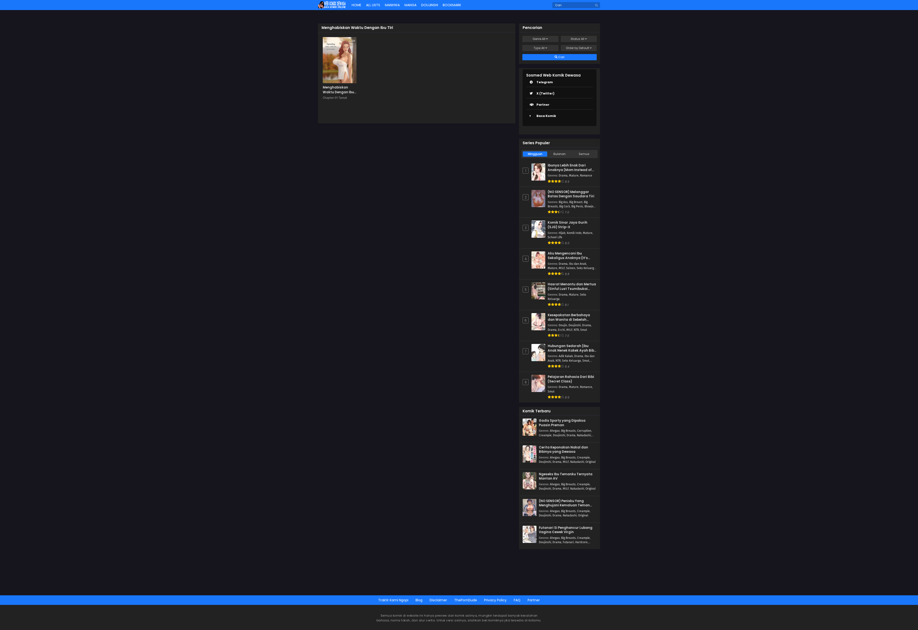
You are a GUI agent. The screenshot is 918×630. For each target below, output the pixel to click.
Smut (583, 330)
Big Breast (575, 202)
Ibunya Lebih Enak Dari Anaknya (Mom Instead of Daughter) (570, 167)
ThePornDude (465, 600)
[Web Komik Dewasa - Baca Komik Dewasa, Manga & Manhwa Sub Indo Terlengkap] (332, 7)
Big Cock (564, 206)
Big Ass (563, 202)
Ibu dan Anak (577, 263)
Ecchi (561, 330)
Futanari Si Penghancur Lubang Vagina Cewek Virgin (565, 530)
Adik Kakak (566, 356)
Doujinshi (574, 325)
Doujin (563, 325)
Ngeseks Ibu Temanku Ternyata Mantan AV (565, 476)
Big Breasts (568, 430)
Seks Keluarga (586, 268)
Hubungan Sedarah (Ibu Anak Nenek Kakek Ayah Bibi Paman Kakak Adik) (571, 348)
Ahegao (555, 430)
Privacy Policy (495, 600)
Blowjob (590, 206)
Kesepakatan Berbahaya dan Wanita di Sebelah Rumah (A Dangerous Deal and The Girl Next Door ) (570, 317)
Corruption (584, 430)
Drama (563, 175)
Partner (542, 105)
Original (590, 462)
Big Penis (577, 206)
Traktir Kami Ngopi (393, 600)
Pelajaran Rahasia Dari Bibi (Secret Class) (571, 379)
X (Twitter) (545, 93)
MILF (562, 268)
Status (577, 39)
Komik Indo (574, 233)
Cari (560, 57)
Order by (577, 48)
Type (539, 48)
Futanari (568, 542)
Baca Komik (546, 116)
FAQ (517, 600)
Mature (574, 175)
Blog (418, 600)
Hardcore (581, 542)
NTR (576, 330)
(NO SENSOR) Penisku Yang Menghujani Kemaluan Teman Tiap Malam (564, 503)
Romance (586, 175)
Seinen (570, 268)
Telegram (544, 82)
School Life (555, 237)
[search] (596, 5)
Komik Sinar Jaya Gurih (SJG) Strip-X (567, 225)
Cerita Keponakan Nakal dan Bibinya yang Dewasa (563, 449)
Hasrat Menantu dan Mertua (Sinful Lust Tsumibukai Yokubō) (572, 286)
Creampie (545, 435)
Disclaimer (438, 600)
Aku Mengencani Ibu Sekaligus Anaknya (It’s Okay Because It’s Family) (569, 255)
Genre (539, 39)
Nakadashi (584, 435)
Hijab (562, 233)
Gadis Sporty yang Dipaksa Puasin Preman (562, 423)
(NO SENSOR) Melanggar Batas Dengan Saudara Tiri (571, 194)
